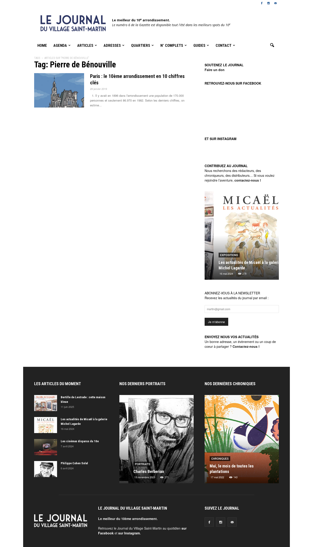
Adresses (112, 45)
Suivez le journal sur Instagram (244, 158)
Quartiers (140, 45)
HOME (42, 45)
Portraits (133, 464)
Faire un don (215, 69)
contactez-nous (246, 180)
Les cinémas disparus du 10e (80, 441)
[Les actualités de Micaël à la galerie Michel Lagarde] (242, 237)
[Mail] (275, 3)
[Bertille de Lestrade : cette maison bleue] (45, 403)
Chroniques (206, 458)
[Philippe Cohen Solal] (45, 469)
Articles (85, 45)
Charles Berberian (139, 471)
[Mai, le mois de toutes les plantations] (228, 441)
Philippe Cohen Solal (74, 463)
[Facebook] (261, 3)
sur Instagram (129, 533)
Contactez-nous (245, 346)
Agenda (60, 45)
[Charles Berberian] (156, 441)
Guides (199, 45)
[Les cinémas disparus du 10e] (45, 447)
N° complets (171, 45)
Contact (223, 45)
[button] (271, 45)
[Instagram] (268, 3)
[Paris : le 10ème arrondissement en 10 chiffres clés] (59, 90)
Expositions (220, 255)
